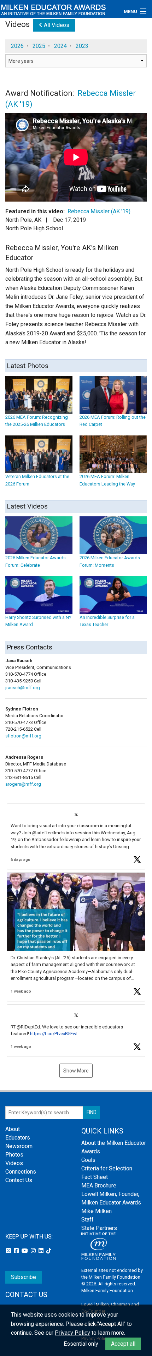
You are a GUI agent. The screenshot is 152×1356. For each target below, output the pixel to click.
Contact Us (18, 1180)
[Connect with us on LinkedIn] (42, 1250)
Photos (14, 1154)
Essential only (81, 1343)
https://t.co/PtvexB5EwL (54, 1033)
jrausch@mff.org (22, 687)
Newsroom (19, 1146)
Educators (17, 1137)
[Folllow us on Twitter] (9, 1250)
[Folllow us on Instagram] (34, 1250)
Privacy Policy (72, 1332)
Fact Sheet (94, 1177)
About (12, 1129)
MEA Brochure (98, 1185)
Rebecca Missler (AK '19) (99, 211)
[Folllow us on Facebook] (17, 1250)
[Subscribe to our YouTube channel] (25, 1250)
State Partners (99, 1228)
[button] (76, 836)
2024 (60, 46)
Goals (88, 1160)
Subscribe (23, 1277)
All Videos (55, 25)
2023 (82, 46)
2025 (39, 46)
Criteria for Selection (106, 1168)
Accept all (123, 1343)
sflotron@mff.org (23, 736)
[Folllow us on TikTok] (49, 1250)
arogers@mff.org (23, 784)
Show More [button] (76, 1071)
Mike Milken (96, 1211)
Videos (14, 1163)
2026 (17, 46)
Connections (20, 1171)
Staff (87, 1219)
